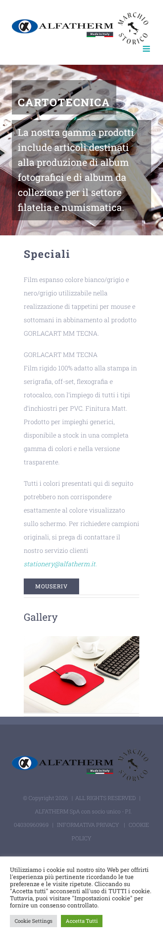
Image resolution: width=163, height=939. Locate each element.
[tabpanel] (81, 433)
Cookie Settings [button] (33, 920)
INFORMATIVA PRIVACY (88, 824)
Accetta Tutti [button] (82, 920)
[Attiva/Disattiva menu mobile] (147, 49)
